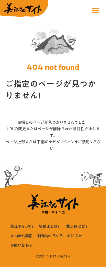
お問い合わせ (21, 245)
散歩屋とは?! (77, 226)
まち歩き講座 (21, 236)
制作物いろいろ (50, 236)
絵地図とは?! (50, 226)
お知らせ (74, 236)
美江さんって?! (22, 226)
